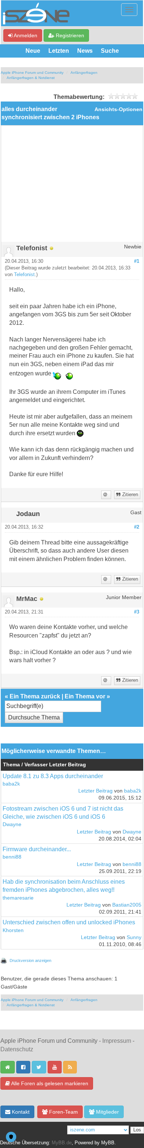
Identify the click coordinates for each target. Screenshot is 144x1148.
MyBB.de (62, 1142)
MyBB (107, 1142)
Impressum (116, 1041)
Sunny (134, 937)
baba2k (11, 784)
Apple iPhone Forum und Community (32, 73)
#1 (136, 261)
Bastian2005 (126, 905)
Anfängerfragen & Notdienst (31, 78)
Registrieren (69, 35)
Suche (110, 51)
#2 (136, 527)
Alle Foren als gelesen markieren (49, 1083)
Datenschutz (16, 1049)
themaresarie (18, 898)
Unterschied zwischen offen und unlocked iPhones (69, 922)
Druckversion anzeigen (30, 960)
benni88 (12, 857)
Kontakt (20, 1112)
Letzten (58, 51)
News (85, 51)
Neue (32, 51)
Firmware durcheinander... (37, 849)
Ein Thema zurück (35, 696)
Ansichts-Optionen (119, 109)
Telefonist (24, 274)
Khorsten (13, 930)
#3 (136, 612)
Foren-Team (63, 1112)
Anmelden (25, 35)
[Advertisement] (72, 186)
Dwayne (12, 824)
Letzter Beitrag (95, 791)
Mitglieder (107, 1112)
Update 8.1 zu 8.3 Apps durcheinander (53, 776)
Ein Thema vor (85, 696)
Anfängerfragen (84, 73)
